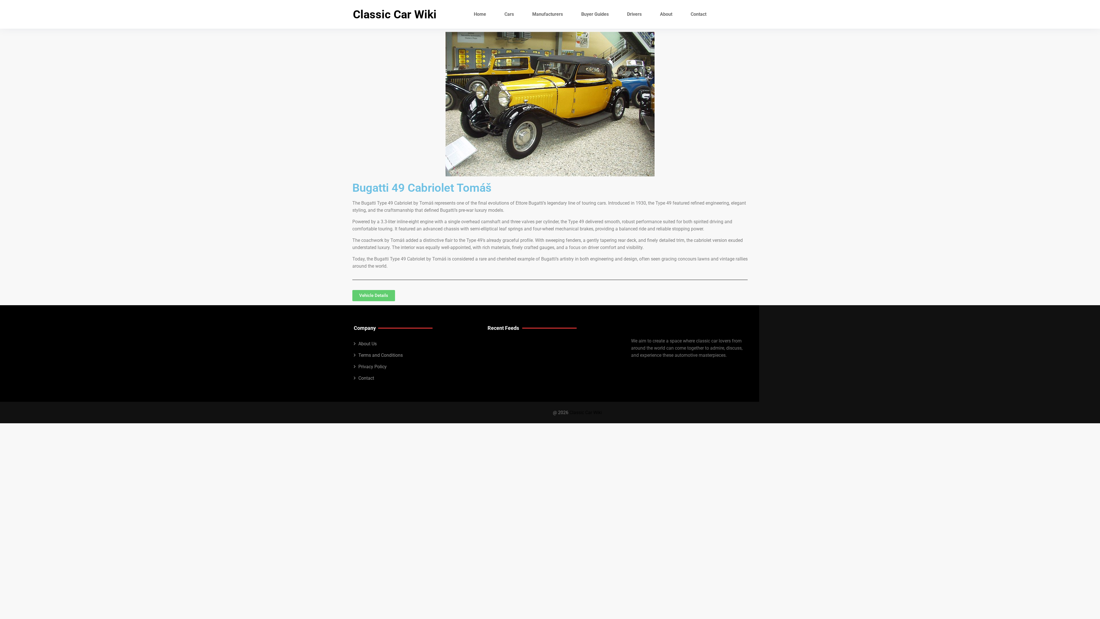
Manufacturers (547, 14)
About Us (367, 343)
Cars (509, 14)
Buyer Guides (595, 14)
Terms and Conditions (380, 355)
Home (480, 14)
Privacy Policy (372, 366)
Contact (698, 14)
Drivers (634, 14)
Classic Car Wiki (395, 14)
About (666, 14)
